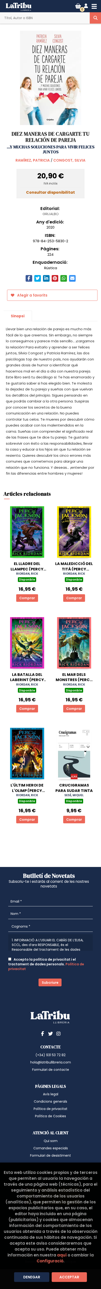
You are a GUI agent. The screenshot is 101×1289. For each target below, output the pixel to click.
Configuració (50, 1261)
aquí (62, 1255)
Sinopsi (17, 316)
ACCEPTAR (69, 1277)
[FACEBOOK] (42, 1033)
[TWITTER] (50, 1033)
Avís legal (50, 1094)
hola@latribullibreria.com (50, 1062)
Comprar (27, 598)
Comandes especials (50, 1148)
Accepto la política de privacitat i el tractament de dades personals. (46, 964)
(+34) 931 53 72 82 (50, 1055)
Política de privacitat (50, 1108)
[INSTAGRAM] (58, 1033)
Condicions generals (50, 1101)
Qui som (51, 1140)
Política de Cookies (50, 1116)
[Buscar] (95, 18)
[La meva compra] (78, 6)
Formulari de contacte (50, 1069)
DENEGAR (31, 1277)
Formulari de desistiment (50, 1155)
